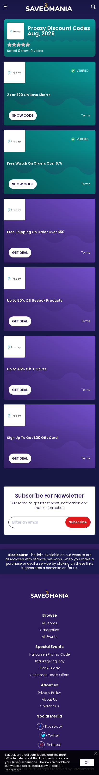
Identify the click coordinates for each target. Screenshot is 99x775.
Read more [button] (13, 770)
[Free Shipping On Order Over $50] (14, 209)
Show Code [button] (22, 115)
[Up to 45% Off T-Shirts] (14, 347)
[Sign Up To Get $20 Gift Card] (14, 415)
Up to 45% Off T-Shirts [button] (27, 369)
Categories (49, 630)
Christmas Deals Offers (49, 675)
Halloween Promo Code (49, 654)
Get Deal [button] (20, 252)
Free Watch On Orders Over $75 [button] (34, 163)
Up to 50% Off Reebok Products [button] (34, 301)
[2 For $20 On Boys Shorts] (14, 72)
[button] (5, 6)
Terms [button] (85, 115)
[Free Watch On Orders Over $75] (14, 141)
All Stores (49, 623)
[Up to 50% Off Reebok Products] (14, 278)
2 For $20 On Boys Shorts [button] (28, 95)
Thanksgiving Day (50, 661)
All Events (49, 636)
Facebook (53, 726)
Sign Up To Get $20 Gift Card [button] (32, 438)
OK (87, 762)
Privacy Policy (49, 692)
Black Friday (49, 668)
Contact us (49, 706)
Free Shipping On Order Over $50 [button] (35, 232)
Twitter (53, 735)
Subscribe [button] (78, 522)
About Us (49, 699)
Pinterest (53, 744)
